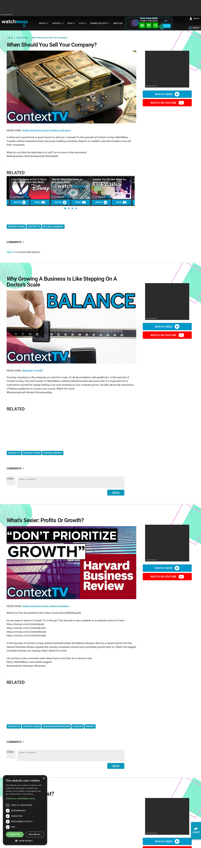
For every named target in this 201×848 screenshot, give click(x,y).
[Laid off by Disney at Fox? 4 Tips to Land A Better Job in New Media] (30, 188)
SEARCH (196, 28)
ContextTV (14, 726)
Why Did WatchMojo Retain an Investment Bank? (67, 181)
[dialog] (25, 810)
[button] (65, 208)
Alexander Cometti (32, 370)
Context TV (34, 226)
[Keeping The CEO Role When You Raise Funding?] (111, 188)
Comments (15, 242)
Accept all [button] (14, 834)
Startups (78, 726)
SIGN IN (196, 19)
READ (37, 202)
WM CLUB (117, 23)
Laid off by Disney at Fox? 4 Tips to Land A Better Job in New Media (28, 181)
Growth (90, 726)
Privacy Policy (27, 794)
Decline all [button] (35, 834)
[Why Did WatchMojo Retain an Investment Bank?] (70, 188)
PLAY (166, 26)
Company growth (52, 453)
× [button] (44, 778)
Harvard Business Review (56, 726)
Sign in (10, 252)
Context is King (16, 226)
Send (115, 493)
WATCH (17, 202)
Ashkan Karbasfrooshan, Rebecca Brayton (45, 606)
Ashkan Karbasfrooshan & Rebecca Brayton (46, 130)
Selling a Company (53, 226)
